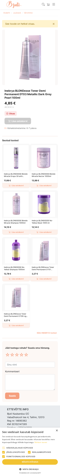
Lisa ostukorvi (18, 185)
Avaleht (6, 13)
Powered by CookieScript (30, 473)
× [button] (57, 431)
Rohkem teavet (41, 442)
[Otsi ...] (43, 4)
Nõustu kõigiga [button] (30, 462)
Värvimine (28, 13)
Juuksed (17, 13)
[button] (30, 469)
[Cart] (48, 4)
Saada (12, 395)
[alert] (30, 451)
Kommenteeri (12, 371)
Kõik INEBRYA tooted (47, 333)
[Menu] (53, 4)
